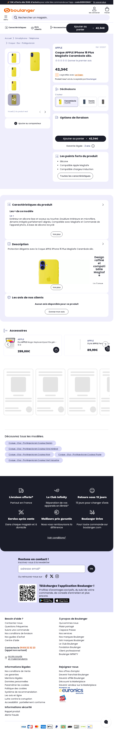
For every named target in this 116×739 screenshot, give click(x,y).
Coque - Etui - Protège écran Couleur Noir (29, 454)
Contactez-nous (14, 623)
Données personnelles (16, 681)
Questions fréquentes (16, 626)
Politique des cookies (16, 688)
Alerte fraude (12, 714)
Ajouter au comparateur (29, 123)
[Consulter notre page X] (51, 577)
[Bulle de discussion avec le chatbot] (106, 722)
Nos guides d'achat (15, 636)
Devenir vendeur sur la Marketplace (77, 685)
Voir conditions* (56, 537)
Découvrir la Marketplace (72, 681)
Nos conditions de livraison (19, 633)
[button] (8, 344)
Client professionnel (69, 650)
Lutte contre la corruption (18, 698)
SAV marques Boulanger (71, 640)
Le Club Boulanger (68, 643)
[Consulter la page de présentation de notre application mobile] (46, 600)
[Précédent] (40, 112)
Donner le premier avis (80, 60)
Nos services (65, 633)
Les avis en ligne (13, 695)
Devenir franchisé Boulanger (74, 674)
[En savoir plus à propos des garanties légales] (93, 146)
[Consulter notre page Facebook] (46, 577)
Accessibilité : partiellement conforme (25, 702)
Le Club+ (79, 75)
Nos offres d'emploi (69, 671)
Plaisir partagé (66, 626)
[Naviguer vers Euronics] (83, 690)
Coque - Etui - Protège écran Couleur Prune (79, 454)
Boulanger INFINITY (68, 654)
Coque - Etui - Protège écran (21, 43)
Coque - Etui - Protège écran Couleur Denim (30, 443)
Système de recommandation (21, 691)
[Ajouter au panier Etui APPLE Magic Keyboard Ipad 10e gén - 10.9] (56, 350)
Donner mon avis (57, 311)
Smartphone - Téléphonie (27, 38)
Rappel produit (12, 711)
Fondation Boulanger (70, 647)
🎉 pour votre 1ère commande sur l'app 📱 (56, 2)
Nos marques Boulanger (71, 636)
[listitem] (14, 72)
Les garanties (12, 674)
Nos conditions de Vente (18, 671)
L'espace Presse (67, 629)
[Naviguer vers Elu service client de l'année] (83, 698)
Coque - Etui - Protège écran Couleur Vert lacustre (34, 460)
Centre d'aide (12, 640)
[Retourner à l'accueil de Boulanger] (19, 10)
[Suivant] (45, 112)
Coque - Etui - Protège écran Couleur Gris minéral (33, 448)
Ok (91, 568)
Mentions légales (14, 678)
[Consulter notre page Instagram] (57, 577)
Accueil (8, 38)
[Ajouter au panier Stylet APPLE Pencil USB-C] (108, 349)
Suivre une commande (17, 629)
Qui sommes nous (68, 623)
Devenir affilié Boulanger (72, 678)
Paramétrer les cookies (17, 685)
